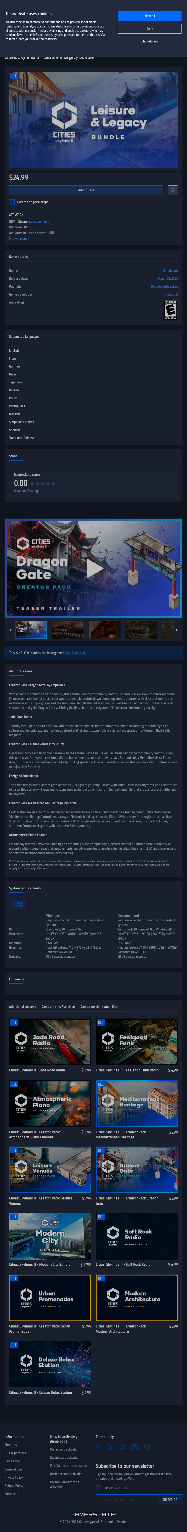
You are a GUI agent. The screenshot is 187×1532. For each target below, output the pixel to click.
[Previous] (10, 630)
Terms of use (13, 1469)
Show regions (18, 238)
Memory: (15, 943)
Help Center (12, 1461)
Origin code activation (64, 1449)
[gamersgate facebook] (98, 1447)
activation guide (38, 221)
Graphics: (15, 947)
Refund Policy (14, 1485)
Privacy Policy (14, 1477)
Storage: (15, 956)
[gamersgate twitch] (122, 1447)
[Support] (147, 1447)
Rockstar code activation (66, 1474)
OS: (11, 929)
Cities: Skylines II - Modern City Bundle (39, 1264)
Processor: (16, 934)
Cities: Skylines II (74, 653)
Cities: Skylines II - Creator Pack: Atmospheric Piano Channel (34, 1135)
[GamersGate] (94, 1517)
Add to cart (86, 190)
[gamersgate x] (110, 1447)
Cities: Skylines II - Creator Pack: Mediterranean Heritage (121, 1135)
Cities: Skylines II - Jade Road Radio (37, 1070)
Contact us (12, 1494)
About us (11, 1445)
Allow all (150, 16)
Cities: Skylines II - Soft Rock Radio (123, 1264)
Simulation (170, 270)
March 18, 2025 (168, 278)
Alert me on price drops (33, 202)
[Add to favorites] (173, 190)
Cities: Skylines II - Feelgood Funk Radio (127, 1070)
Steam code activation (65, 1457)
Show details (150, 41)
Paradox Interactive (164, 286)
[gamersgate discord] (135, 1447)
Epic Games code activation (68, 1465)
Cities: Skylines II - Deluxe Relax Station (40, 1392)
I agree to (116, 1488)
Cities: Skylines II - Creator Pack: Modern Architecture (121, 1329)
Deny (149, 29)
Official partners (15, 1453)
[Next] (176, 630)
